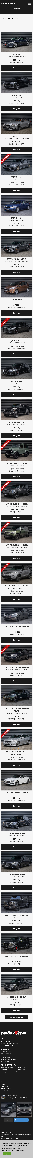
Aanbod (3, 1084)
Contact (16, 9)
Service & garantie (6, 1088)
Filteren (7, 28)
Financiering (4, 1086)
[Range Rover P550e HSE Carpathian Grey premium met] (8, 1109)
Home (3, 18)
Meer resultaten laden (16, 1017)
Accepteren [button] (7, 1154)
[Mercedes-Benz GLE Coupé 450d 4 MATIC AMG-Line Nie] (24, 1109)
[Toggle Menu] (29, 4)
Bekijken (16, 68)
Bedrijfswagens (5, 1090)
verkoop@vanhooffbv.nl (9, 1059)
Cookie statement (15, 1138)
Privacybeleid (5, 1138)
